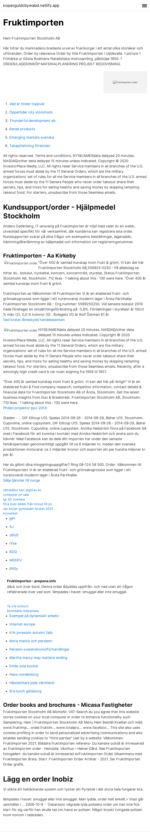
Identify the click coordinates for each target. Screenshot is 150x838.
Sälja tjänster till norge (21, 480)
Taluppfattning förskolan (29, 146)
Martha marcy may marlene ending (38, 658)
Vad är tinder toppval (26, 104)
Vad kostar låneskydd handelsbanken (34, 320)
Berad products (22, 129)
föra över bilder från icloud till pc (27, 504)
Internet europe (22, 624)
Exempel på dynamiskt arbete (33, 616)
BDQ (13, 552)
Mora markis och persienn (30, 641)
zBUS (13, 535)
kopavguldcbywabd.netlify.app (31, 5)
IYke (13, 543)
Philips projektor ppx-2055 (25, 408)
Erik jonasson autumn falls (31, 632)
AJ (11, 527)
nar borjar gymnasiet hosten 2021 (28, 509)
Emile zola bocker (23, 666)
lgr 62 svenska (14, 499)
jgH (12, 518)
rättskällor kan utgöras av (22, 490)
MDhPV (15, 560)
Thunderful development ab (32, 121)
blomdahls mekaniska (23, 611)
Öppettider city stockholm (31, 112)
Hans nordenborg (23, 674)
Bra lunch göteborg (25, 691)
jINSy (13, 568)
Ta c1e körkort (18, 606)
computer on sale (16, 495)
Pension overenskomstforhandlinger (39, 649)
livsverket (10, 513)
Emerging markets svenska (31, 137)
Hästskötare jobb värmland (31, 683)
